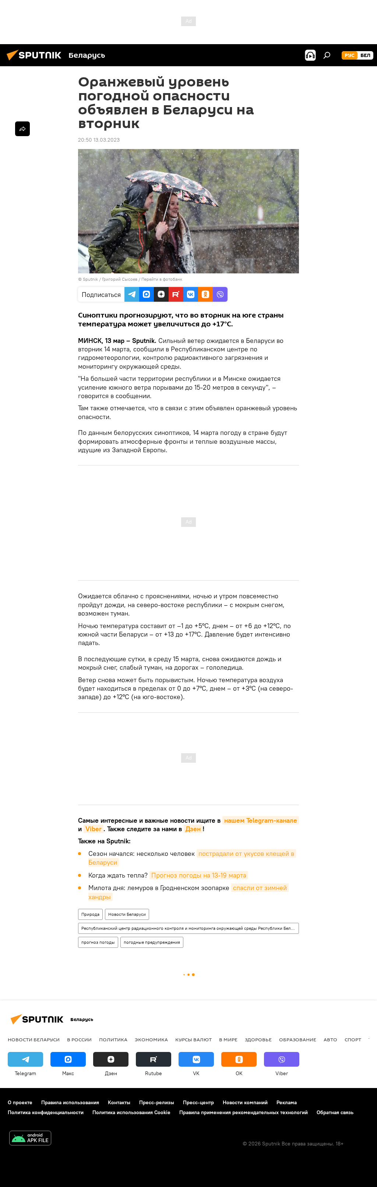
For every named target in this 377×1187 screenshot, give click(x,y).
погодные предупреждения (152, 942)
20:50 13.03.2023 (99, 140)
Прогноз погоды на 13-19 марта (198, 875)
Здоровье (258, 1039)
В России (79, 1039)
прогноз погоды (98, 942)
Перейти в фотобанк (161, 279)
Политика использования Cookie (131, 1112)
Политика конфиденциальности (46, 1112)
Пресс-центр (198, 1102)
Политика (113, 1039)
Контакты (119, 1102)
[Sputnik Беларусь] (36, 61)
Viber (93, 829)
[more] (22, 128)
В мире (228, 1039)
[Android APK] (30, 1139)
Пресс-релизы (156, 1102)
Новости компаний (245, 1102)
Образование (297, 1039)
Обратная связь (335, 1112)
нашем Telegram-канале (260, 820)
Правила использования (70, 1102)
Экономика (151, 1039)
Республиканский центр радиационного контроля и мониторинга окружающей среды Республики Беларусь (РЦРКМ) (190, 928)
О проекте (20, 1102)
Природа (90, 914)
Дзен (193, 829)
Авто (330, 1039)
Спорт (353, 1039)
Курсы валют (193, 1039)
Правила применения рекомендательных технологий (243, 1112)
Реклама (286, 1102)
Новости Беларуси (127, 914)
